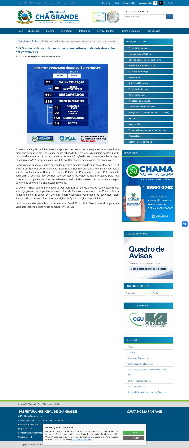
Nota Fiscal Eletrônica (138, 83)
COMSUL (131, 353)
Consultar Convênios (136, 386)
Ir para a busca (53, 3)
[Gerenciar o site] (171, 404)
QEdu (129, 375)
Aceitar (135, 432)
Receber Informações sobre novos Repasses (147, 392)
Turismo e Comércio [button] (130, 30)
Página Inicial (23, 41)
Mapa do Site (129, 3)
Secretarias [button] (66, 30)
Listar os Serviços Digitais (140, 142)
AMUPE (130, 347)
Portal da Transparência (139, 48)
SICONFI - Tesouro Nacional (139, 381)
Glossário (106, 3)
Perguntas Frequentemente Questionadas (147, 130)
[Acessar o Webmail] (167, 404)
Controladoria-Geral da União (140, 364)
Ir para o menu (39, 3)
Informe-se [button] (84, 30)
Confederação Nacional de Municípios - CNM (146, 370)
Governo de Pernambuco (138, 358)
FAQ (117, 3)
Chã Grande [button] (33, 30)
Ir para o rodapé (68, 3)
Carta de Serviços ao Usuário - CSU (144, 60)
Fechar (135, 438)
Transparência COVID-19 (139, 54)
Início (20, 30)
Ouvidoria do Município (138, 71)
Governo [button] (50, 30)
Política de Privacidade (81, 440)
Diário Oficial (134, 77)
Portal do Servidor (136, 95)
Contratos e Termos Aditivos (141, 106)
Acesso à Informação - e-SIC (142, 65)
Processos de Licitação (139, 101)
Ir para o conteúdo (24, 3)
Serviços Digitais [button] (105, 30)
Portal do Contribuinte (138, 89)
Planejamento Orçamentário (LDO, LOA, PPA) (148, 112)
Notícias (35, 41)
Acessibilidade (145, 3)
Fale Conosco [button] (153, 30)
